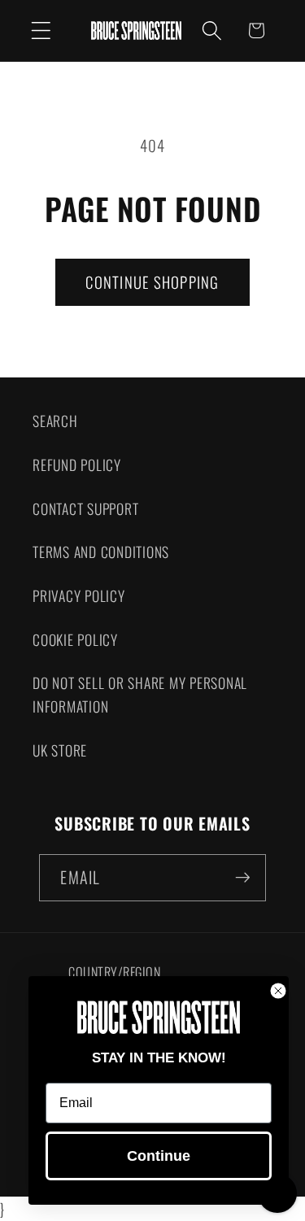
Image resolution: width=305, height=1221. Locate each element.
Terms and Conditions (101, 551)
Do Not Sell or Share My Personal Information (140, 694)
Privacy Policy (79, 595)
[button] (41, 30)
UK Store (60, 750)
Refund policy (77, 464)
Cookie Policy (75, 639)
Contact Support (85, 508)
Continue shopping (152, 282)
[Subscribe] (242, 877)
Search (55, 420)
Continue (158, 1156)
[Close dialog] (278, 991)
